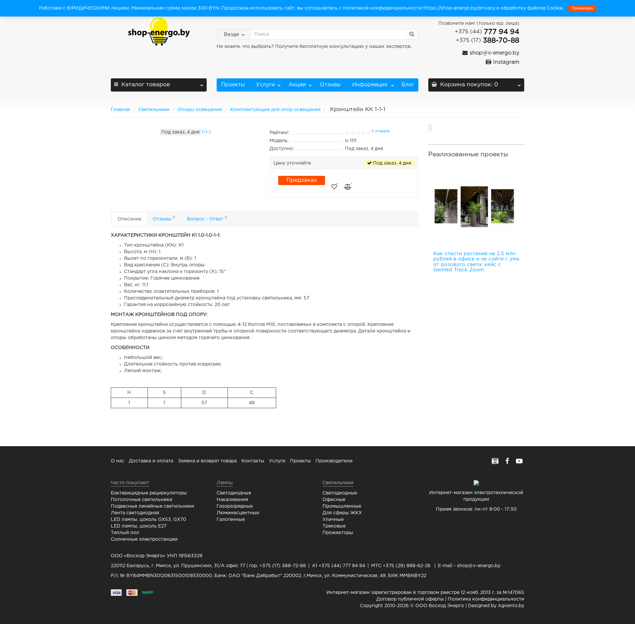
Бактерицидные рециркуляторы (149, 493)
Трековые (334, 526)
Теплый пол (125, 533)
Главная (120, 110)
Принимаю (582, 8)
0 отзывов (380, 131)
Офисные (333, 500)
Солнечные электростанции (144, 539)
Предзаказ (301, 180)
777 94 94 (487, 32)
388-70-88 (487, 41)
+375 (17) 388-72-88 (282, 566)
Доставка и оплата (151, 461)
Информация (369, 84)
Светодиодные (234, 493)
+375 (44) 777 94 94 (341, 566)
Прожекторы (337, 533)
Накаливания (232, 500)
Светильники (153, 110)
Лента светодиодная (135, 513)
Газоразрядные (235, 506)
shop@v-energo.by (478, 566)
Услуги (264, 84)
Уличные (333, 520)
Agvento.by (511, 606)
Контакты (252, 461)
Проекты (233, 84)
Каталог (145, 84)
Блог (408, 84)
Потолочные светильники (141, 500)
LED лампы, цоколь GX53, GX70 (148, 520)
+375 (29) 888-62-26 (407, 566)
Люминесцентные (238, 513)
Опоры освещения (200, 110)
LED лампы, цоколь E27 (138, 526)
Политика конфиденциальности (486, 599)
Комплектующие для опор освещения (275, 110)
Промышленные (341, 506)
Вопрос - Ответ (207, 218)
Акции (297, 84)
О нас (117, 461)
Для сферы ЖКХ (342, 513)
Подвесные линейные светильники (152, 506)
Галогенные (231, 520)
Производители (334, 461)
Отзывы (330, 84)
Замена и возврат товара (207, 461)
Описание (129, 219)
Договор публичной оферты (410, 599)
